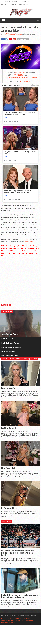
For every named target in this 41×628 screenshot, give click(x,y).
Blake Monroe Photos (8, 468)
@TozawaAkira (20, 72)
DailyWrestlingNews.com (12, 34)
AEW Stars (4, 5)
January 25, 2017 (26, 81)
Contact (13, 622)
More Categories (23, 5)
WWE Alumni (12, 5)
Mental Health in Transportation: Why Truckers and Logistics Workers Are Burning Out (19, 596)
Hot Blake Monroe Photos (10, 343)
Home (2, 618)
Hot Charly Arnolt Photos (9, 355)
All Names (15, 2)
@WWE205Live (19, 75)
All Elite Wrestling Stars (7, 620)
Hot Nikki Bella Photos (9, 339)
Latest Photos (5, 2)
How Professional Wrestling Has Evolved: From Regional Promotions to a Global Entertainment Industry (18, 553)
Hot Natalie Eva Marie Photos (11, 347)
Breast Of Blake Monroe (9, 388)
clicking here (28, 241)
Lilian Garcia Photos (8, 351)
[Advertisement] (20, 279)
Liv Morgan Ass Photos (9, 508)
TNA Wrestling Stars (27, 620)
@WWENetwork (12, 77)
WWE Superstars (25, 2)
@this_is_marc (24, 239)
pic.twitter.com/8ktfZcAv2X (28, 77)
